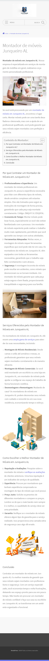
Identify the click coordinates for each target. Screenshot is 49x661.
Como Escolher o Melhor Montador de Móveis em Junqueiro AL (24, 158)
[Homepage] (24, 10)
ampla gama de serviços (24, 339)
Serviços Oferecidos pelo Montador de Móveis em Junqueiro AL (24, 152)
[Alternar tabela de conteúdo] (41, 140)
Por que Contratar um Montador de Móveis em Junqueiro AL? (24, 145)
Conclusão (10, 162)
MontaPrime (14, 650)
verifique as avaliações (35, 472)
